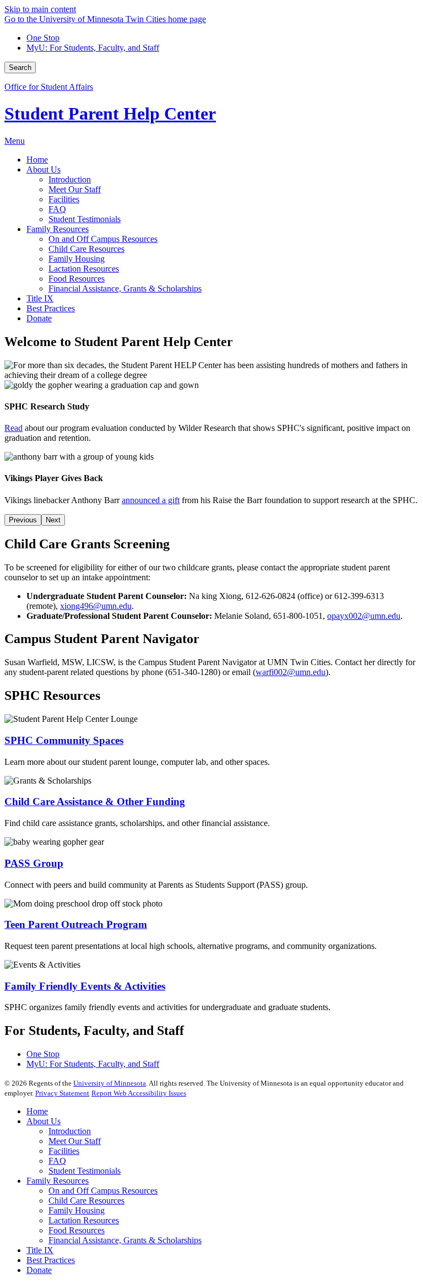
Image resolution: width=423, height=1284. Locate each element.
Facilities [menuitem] (63, 199)
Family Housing (76, 1210)
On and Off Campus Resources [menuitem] (103, 239)
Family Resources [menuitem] (57, 229)
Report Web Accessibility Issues (138, 1093)
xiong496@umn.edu (96, 606)
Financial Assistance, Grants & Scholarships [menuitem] (125, 288)
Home (37, 1111)
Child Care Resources (86, 1200)
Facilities (63, 1151)
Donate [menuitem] (39, 318)
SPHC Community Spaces (63, 740)
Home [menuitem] (37, 159)
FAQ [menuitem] (57, 209)
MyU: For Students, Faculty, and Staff (92, 47)
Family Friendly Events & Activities (84, 986)
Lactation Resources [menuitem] (83, 268)
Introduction (69, 1131)
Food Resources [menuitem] (76, 278)
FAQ (57, 1161)
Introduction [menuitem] (69, 179)
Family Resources (57, 1180)
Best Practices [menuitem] (50, 308)
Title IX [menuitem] (39, 298)
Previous (23, 520)
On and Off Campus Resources (103, 1190)
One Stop (42, 37)
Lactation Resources (83, 1220)
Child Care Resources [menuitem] (86, 248)
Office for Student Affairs (48, 86)
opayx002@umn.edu (363, 616)
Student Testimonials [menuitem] (84, 219)
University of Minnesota (109, 1083)
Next (53, 520)
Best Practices (50, 1260)
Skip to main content (40, 9)
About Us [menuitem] (43, 169)
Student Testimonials (84, 1170)
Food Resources (76, 1230)
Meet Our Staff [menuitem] (74, 189)
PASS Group (33, 863)
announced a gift (151, 500)
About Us (43, 1121)
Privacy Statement (62, 1093)
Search (20, 67)
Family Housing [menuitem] (76, 258)
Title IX (39, 1250)
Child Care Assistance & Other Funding (94, 801)
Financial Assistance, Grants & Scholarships (125, 1240)
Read (13, 428)
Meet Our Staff (74, 1141)
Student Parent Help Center (110, 113)
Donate (39, 1270)
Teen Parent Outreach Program (75, 924)
